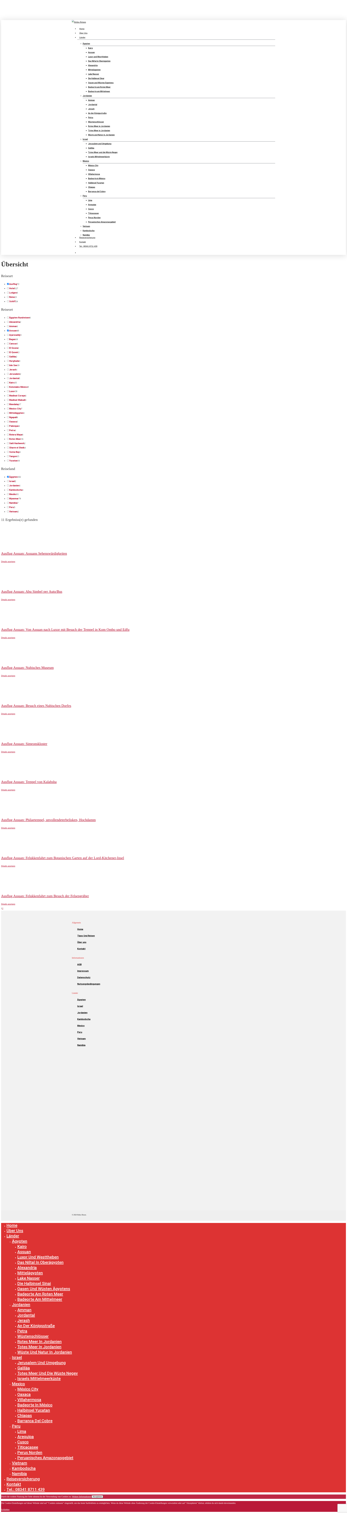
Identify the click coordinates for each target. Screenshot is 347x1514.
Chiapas (24, 1415)
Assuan (24, 1251)
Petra (22, 1331)
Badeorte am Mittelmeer (39, 1299)
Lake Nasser (28, 1278)
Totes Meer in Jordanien (39, 1346)
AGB (79, 964)
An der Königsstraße (36, 1325)
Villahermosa (29, 1399)
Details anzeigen (8, 561)
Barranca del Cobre (34, 1420)
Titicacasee (27, 1447)
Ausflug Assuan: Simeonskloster (24, 744)
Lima (21, 1431)
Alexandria (27, 1267)
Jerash (23, 1320)
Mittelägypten (30, 1272)
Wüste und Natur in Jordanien (44, 1352)
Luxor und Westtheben (38, 1257)
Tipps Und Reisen (86, 935)
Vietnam (81, 1038)
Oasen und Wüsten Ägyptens (43, 1288)
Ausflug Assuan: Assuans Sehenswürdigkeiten (34, 553)
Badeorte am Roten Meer (40, 1294)
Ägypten (81, 999)
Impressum (83, 971)
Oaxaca (24, 1394)
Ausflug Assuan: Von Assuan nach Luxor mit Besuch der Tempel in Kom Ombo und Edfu (65, 630)
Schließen (5, 1509)
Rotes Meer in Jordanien (39, 1341)
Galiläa (23, 1368)
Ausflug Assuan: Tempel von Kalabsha (29, 782)
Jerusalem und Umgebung (41, 1362)
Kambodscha (83, 1019)
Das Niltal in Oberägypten (40, 1262)
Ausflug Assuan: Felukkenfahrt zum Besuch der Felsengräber (45, 896)
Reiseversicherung (23, 1478)
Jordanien (82, 1012)
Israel (80, 1006)
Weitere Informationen (81, 1496)
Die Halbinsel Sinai (34, 1283)
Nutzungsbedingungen (88, 984)
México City (27, 1389)
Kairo (22, 1246)
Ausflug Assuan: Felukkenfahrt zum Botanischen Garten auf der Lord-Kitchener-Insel (62, 858)
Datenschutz (83, 977)
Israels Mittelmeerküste (39, 1378)
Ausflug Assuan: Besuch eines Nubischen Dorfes (36, 706)
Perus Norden (29, 1452)
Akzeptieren (97, 1497)
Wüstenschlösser (33, 1336)
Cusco (23, 1442)
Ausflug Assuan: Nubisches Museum (27, 668)
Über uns (81, 942)
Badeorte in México (34, 1405)
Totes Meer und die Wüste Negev (47, 1373)
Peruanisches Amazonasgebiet (45, 1457)
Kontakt (81, 948)
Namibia (81, 1045)
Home (80, 929)
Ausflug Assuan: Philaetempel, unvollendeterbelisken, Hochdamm (48, 820)
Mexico (81, 1025)
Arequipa (25, 1436)
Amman (24, 1309)
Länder (13, 1236)
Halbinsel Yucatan (33, 1410)
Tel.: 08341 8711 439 (26, 1489)
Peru (79, 1032)
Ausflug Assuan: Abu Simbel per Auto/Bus (31, 591)
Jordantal (26, 1315)
